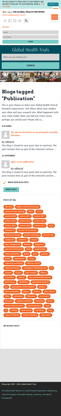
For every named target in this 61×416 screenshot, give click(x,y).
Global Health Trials (30, 50)
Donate (5, 27)
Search (30, 65)
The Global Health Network (23, 12)
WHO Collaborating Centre (13, 15)
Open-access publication (22, 162)
